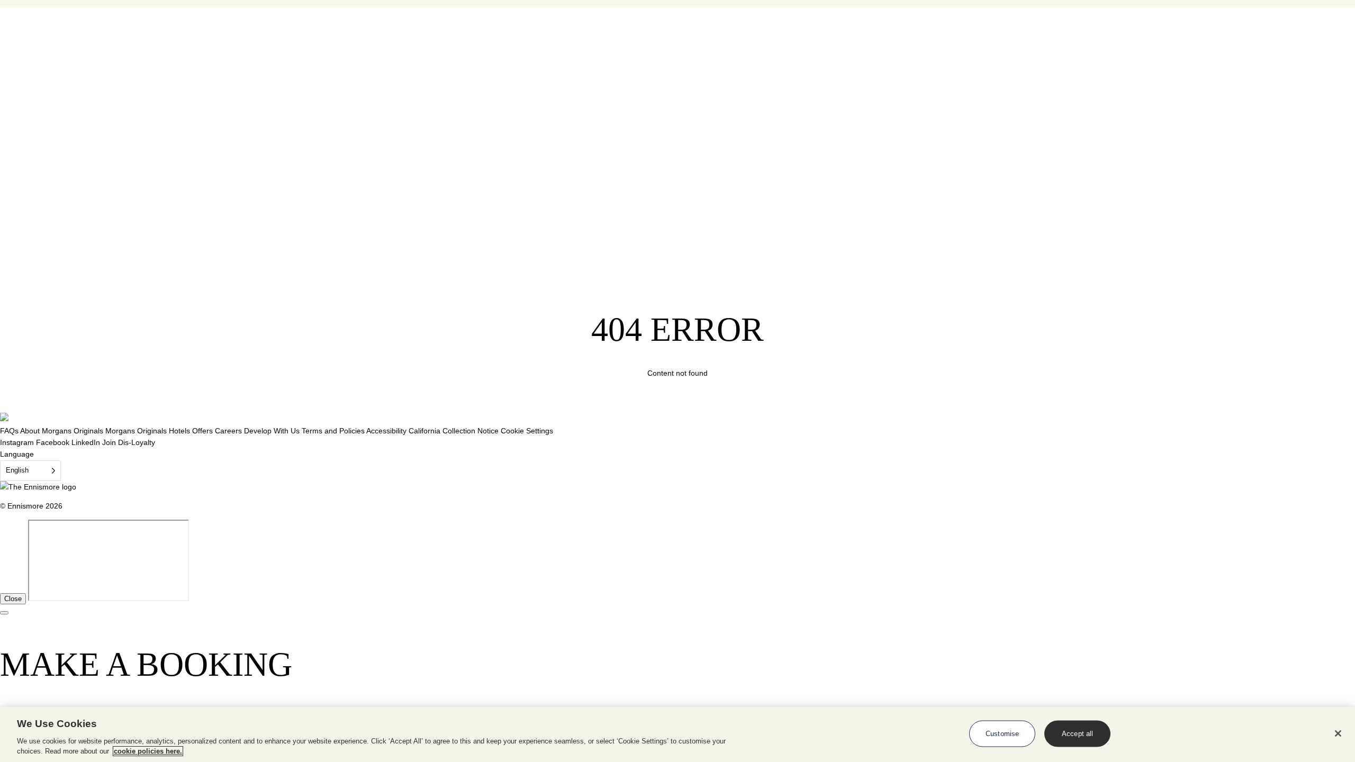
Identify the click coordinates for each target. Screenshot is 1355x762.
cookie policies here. (148, 751)
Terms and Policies (333, 431)
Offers (202, 431)
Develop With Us (272, 431)
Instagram (17, 442)
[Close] (1338, 733)
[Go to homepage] (22, 64)
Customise (1002, 734)
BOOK (25, 114)
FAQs (9, 431)
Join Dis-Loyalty (128, 442)
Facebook (52, 442)
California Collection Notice (454, 431)
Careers (228, 431)
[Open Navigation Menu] (4, 47)
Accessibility (386, 431)
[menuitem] (67, 139)
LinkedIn (85, 442)
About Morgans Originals (61, 431)
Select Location (28, 77)
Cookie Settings (527, 431)
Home (31, 13)
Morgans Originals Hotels (147, 431)
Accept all (1077, 734)
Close (13, 599)
